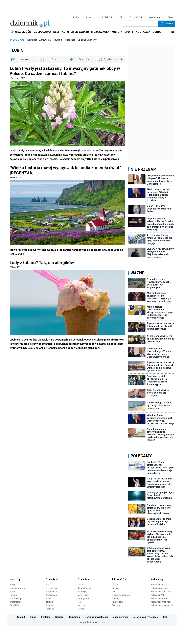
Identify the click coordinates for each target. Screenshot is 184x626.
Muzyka (81, 605)
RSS (165, 617)
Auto (48, 584)
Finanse (115, 588)
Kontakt (21, 617)
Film (79, 602)
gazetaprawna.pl (156, 17)
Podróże (49, 605)
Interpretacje (15, 602)
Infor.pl (13, 584)
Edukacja (82, 591)
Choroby (115, 598)
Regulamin (74, 617)
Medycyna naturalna (121, 595)
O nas (33, 617)
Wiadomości (51, 595)
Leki (113, 591)
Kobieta (81, 584)
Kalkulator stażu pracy (161, 591)
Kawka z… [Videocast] (64, 40)
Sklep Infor (15, 605)
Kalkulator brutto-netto (161, 602)
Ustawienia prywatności (145, 617)
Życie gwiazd (83, 598)
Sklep (170, 17)
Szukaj (168, 23)
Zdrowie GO (45, 40)
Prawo (115, 584)
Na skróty (15, 579)
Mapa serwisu (120, 617)
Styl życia (116, 605)
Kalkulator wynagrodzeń (162, 605)
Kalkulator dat (157, 584)
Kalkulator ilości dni (159, 588)
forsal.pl (90, 17)
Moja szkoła (83, 595)
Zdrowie (49, 602)
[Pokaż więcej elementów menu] (172, 32)
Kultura (81, 609)
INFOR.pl (75, 17)
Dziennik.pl (51, 579)
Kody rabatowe (84, 588)
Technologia (51, 588)
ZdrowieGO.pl (136, 17)
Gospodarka (51, 591)
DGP (121, 17)
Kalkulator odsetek (159, 598)
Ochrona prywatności (96, 617)
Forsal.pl (13, 595)
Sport (48, 598)
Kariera (59, 617)
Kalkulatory (157, 579)
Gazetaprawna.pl (17, 588)
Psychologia (117, 602)
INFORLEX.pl (106, 17)
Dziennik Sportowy (87, 40)
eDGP (12, 591)
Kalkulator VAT (157, 595)
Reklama (45, 617)
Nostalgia (32, 40)
